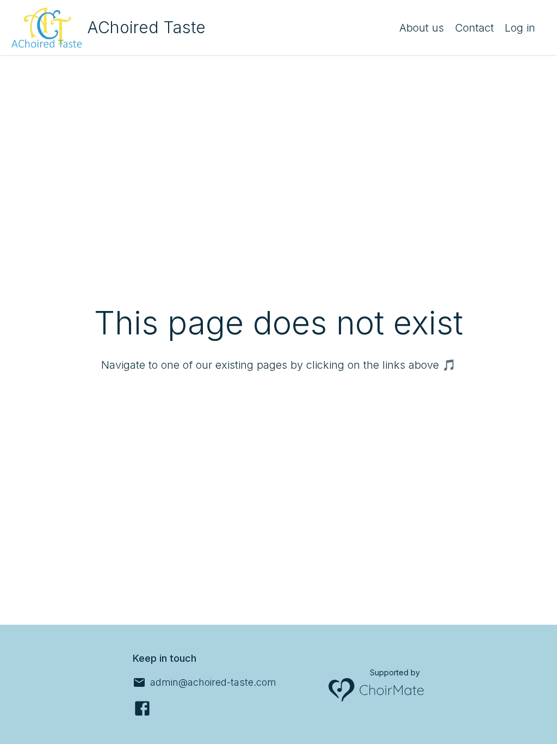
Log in (520, 27)
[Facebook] (142, 708)
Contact (474, 27)
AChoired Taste (146, 27)
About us (421, 27)
